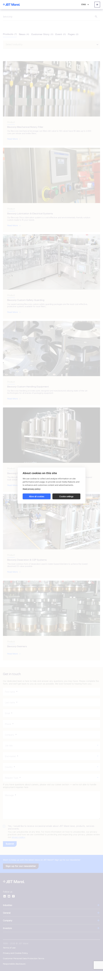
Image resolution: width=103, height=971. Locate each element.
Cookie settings (66, 496)
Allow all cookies (36, 496)
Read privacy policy (32, 488)
